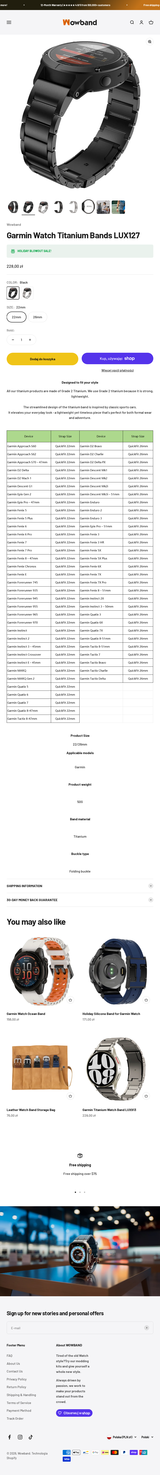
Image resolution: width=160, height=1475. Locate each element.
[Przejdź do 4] (58, 207)
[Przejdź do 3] (43, 207)
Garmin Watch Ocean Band (26, 1014)
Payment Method (19, 1410)
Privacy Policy (17, 1379)
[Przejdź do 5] (73, 207)
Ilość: (11, 330)
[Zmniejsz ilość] (13, 340)
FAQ (9, 1355)
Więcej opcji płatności (117, 370)
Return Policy (16, 1387)
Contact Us (15, 1371)
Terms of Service (19, 1403)
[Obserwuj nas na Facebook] (9, 1437)
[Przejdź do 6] (88, 207)
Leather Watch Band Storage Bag (31, 1110)
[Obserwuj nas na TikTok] (31, 1437)
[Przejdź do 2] (28, 207)
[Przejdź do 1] (13, 207)
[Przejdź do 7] (103, 207)
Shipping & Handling (21, 1395)
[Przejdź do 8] (118, 207)
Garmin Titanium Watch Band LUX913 (109, 1110)
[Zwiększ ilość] (30, 340)
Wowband (14, 224)
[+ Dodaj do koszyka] (70, 1000)
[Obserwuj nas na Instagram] (20, 1437)
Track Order (15, 1418)
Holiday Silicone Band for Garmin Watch (111, 1014)
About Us (13, 1363)
